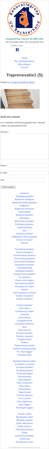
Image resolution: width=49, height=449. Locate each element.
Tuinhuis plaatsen (24, 395)
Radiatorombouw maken (24, 361)
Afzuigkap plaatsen (24, 196)
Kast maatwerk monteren (24, 293)
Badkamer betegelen (24, 199)
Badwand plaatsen (24, 215)
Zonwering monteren (24, 436)
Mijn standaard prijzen (24, 61)
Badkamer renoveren (24, 209)
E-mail (4, 173)
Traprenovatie (24, 392)
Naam (4, 165)
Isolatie (24, 289)
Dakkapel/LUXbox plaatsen (24, 237)
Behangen (24, 218)
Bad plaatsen (24, 212)
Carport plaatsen (24, 227)
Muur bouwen (24, 330)
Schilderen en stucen (24, 364)
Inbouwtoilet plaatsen (24, 283)
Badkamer (24, 206)
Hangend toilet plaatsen (24, 274)
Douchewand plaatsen (24, 262)
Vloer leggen (24, 405)
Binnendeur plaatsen (24, 221)
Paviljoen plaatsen (24, 336)
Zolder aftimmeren (24, 423)
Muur (24, 327)
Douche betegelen (24, 252)
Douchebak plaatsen (24, 249)
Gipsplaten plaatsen (24, 271)
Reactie (5, 132)
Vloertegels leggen (24, 408)
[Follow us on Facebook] (17, 49)
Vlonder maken (25, 414)
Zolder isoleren (24, 426)
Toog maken (24, 386)
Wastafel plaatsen (24, 420)
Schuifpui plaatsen (24, 367)
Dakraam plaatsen (24, 234)
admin (32, 82)
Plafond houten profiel (24, 345)
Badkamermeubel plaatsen (24, 202)
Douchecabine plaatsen (24, 255)
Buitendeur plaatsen (24, 224)
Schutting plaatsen (24, 370)
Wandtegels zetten (24, 417)
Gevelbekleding (24, 268)
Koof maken (24, 308)
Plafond (24, 342)
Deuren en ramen (24, 240)
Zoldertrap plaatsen (25, 429)
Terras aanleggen (24, 373)
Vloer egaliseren (24, 401)
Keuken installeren (24, 296)
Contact (24, 67)
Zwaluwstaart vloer (24, 442)
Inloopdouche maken (24, 286)
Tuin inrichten (24, 398)
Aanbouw (24, 193)
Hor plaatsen (24, 277)
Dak (24, 230)
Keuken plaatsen (24, 305)
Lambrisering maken (24, 311)
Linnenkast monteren (24, 324)
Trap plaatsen (24, 389)
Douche (24, 243)
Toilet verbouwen (24, 383)
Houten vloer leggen (24, 280)
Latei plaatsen (24, 317)
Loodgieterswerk (24, 321)
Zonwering (25, 439)
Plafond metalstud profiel (24, 349)
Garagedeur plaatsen (24, 265)
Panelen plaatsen (24, 333)
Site (2, 180)
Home (24, 58)
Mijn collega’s (24, 64)
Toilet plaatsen (24, 380)
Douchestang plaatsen (24, 258)
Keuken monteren (24, 299)
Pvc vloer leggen (24, 352)
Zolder (25, 433)
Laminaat (24, 314)
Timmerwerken (24, 377)
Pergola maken (25, 339)
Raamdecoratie (24, 355)
